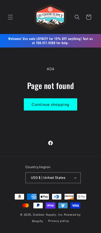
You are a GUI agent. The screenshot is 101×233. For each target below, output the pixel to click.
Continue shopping (50, 104)
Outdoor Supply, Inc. (48, 214)
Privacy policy (58, 221)
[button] (10, 17)
